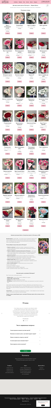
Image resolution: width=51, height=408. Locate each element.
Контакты (36, 398)
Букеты (27, 2)
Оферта (23, 398)
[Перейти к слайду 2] (24, 320)
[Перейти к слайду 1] (23, 320)
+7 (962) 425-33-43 (9, 369)
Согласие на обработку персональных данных (38, 397)
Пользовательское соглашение (10, 397)
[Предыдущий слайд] (1, 313)
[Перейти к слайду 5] (27, 320)
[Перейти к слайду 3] (25, 320)
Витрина (20, 2)
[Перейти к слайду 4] (26, 320)
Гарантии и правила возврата (15, 398)
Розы (24, 2)
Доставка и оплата (29, 398)
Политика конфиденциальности (22, 397)
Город (40, 398)
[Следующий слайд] (49, 313)
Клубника (16, 2)
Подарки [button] (35, 2)
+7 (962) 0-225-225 (45, 1)
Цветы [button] (31, 2)
